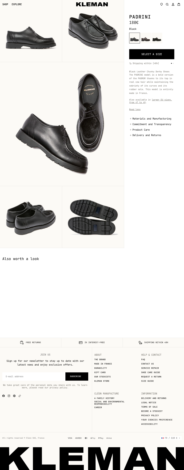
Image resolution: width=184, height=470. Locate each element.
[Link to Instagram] (9, 396)
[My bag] (179, 4)
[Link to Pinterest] (14, 396)
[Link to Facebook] (3, 396)
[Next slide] (178, 264)
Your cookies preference (157, 419)
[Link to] (20, 396)
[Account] (173, 4)
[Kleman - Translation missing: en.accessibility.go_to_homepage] (92, 4)
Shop (5, 4)
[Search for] (167, 4)
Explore (17, 4)
